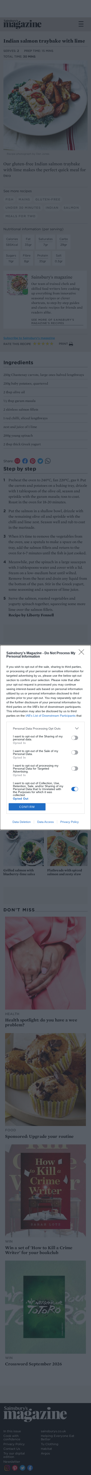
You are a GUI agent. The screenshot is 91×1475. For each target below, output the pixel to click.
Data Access (45, 822)
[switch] (74, 738)
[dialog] (45, 737)
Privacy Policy (69, 822)
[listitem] (45, 728)
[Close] (83, 653)
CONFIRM (27, 807)
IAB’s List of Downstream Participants (51, 715)
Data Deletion (21, 822)
